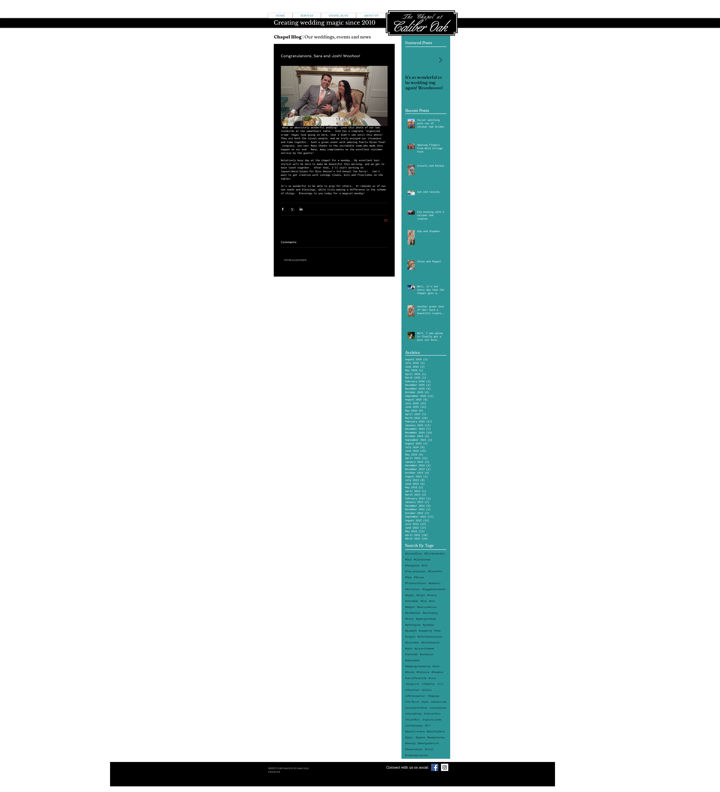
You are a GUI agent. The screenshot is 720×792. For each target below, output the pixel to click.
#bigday (409, 595)
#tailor (436, 666)
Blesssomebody (414, 749)
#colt (432, 600)
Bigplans (420, 737)
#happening (425, 630)
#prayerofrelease (424, 648)
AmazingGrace (438, 707)
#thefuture (423, 672)
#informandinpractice (430, 636)
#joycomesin (412, 642)
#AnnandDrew (413, 553)
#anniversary (412, 589)
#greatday (428, 624)
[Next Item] (440, 60)
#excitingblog (430, 612)
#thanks (409, 672)
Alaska (425, 701)
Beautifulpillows (436, 731)
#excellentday (413, 612)
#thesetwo (437, 672)
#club (424, 600)
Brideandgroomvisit (416, 755)
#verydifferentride (415, 678)
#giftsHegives (413, 624)
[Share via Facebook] (282, 209)
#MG (425, 565)
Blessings (410, 743)
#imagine (410, 636)
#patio (408, 648)
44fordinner (412, 689)
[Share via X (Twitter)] (292, 209)
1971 (440, 683)
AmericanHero (432, 713)
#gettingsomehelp (426, 618)
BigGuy (409, 737)
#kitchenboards (430, 642)
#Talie (408, 577)
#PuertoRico (435, 571)
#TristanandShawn (415, 583)
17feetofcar (428, 683)
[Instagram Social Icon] (444, 767)
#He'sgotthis (412, 565)
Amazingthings (413, 713)
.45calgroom (412, 683)
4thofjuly (427, 689)
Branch (429, 749)
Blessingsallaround (428, 743)
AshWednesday (414, 725)
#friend (409, 618)
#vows (432, 678)
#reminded (411, 654)
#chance (431, 595)
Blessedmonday (436, 737)
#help (437, 630)
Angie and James (431, 719)
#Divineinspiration (434, 553)
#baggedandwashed (433, 589)
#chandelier (411, 600)
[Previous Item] (411, 60)
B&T (427, 725)
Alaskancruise (438, 701)
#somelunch (427, 654)
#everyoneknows (427, 606)
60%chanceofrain (415, 695)
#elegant (410, 606)
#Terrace (419, 577)
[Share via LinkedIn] (301, 209)
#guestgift (411, 630)
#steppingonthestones (417, 666)
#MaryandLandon (415, 571)
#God (408, 559)
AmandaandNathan (416, 707)
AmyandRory (412, 719)
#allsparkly (435, 583)
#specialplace (412, 660)
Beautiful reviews (415, 731)
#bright (420, 595)
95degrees (433, 695)
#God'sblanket (422, 559)
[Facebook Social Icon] (434, 767)
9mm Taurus (412, 701)
